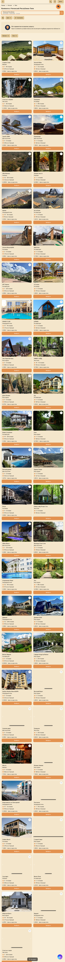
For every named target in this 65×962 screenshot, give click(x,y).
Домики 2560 (38, 617)
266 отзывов (9, 954)
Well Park (36, 247)
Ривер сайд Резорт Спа (41, 506)
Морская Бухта (6, 913)
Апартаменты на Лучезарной (10, 802)
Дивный (4, 617)
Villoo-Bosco (6, 543)
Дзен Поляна (6, 395)
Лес (35, 580)
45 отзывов (41, 362)
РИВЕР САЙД (38, 358)
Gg (35, 395)
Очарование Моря (7, 580)
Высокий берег (38, 691)
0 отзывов (8, 140)
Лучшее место (38, 173)
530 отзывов (40, 732)
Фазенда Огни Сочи (40, 543)
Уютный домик (6, 469)
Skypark (36, 913)
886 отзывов (40, 584)
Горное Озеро (38, 469)
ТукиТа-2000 (6, 136)
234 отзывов (10, 436)
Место (4, 765)
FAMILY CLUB (6, 321)
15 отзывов (10, 806)
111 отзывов (40, 66)
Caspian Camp (6, 62)
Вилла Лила (37, 876)
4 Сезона (36, 284)
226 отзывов (9, 288)
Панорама (37, 99)
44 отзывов (10, 325)
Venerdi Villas (38, 62)
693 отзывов (10, 584)
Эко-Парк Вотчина (7, 358)
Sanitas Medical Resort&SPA (10, 691)
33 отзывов (10, 917)
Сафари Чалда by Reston (41, 654)
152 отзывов (9, 547)
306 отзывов (40, 103)
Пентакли (37, 802)
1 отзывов (40, 177)
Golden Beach (6, 839)
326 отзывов (10, 177)
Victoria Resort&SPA (8, 247)
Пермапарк (37, 136)
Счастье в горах (7, 950)
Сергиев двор (6, 728)
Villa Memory (6, 173)
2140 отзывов (10, 621)
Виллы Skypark (6, 654)
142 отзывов (40, 806)
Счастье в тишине (7, 99)
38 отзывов (9, 103)
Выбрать (16, 74)
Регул (4, 506)
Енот (35, 432)
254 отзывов (40, 658)
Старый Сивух (38, 839)
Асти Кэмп (37, 210)
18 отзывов (10, 214)
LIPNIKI (36, 321)
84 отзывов (9, 66)
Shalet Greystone (7, 432)
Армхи (4, 210)
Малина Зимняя (38, 765)
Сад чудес (5, 876)
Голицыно (37, 728)
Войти (60, 1)
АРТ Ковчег (5, 284)
